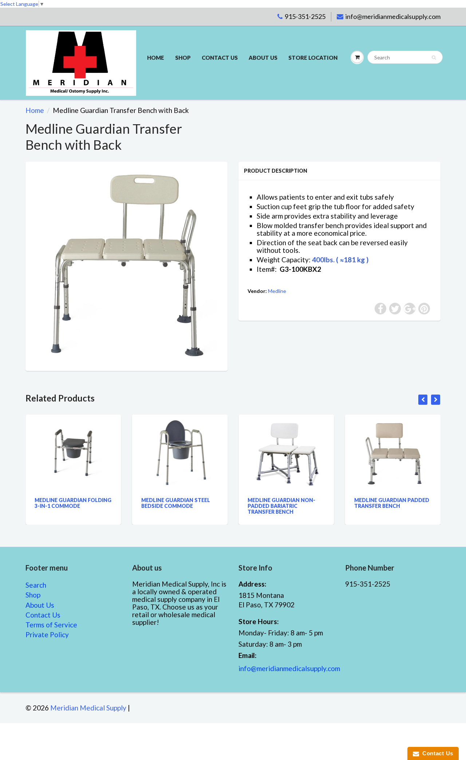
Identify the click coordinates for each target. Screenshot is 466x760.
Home (155, 57)
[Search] (433, 57)
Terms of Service (51, 624)
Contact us (220, 57)
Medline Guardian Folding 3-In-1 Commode (73, 503)
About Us (263, 57)
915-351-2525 (305, 16)
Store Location (312, 57)
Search (35, 585)
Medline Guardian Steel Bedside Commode (175, 503)
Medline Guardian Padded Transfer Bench (391, 503)
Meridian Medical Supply (88, 708)
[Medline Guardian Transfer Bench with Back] (126, 265)
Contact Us (42, 615)
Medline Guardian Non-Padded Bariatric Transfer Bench (281, 506)
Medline (277, 291)
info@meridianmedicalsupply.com (393, 16)
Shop (183, 57)
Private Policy (47, 634)
